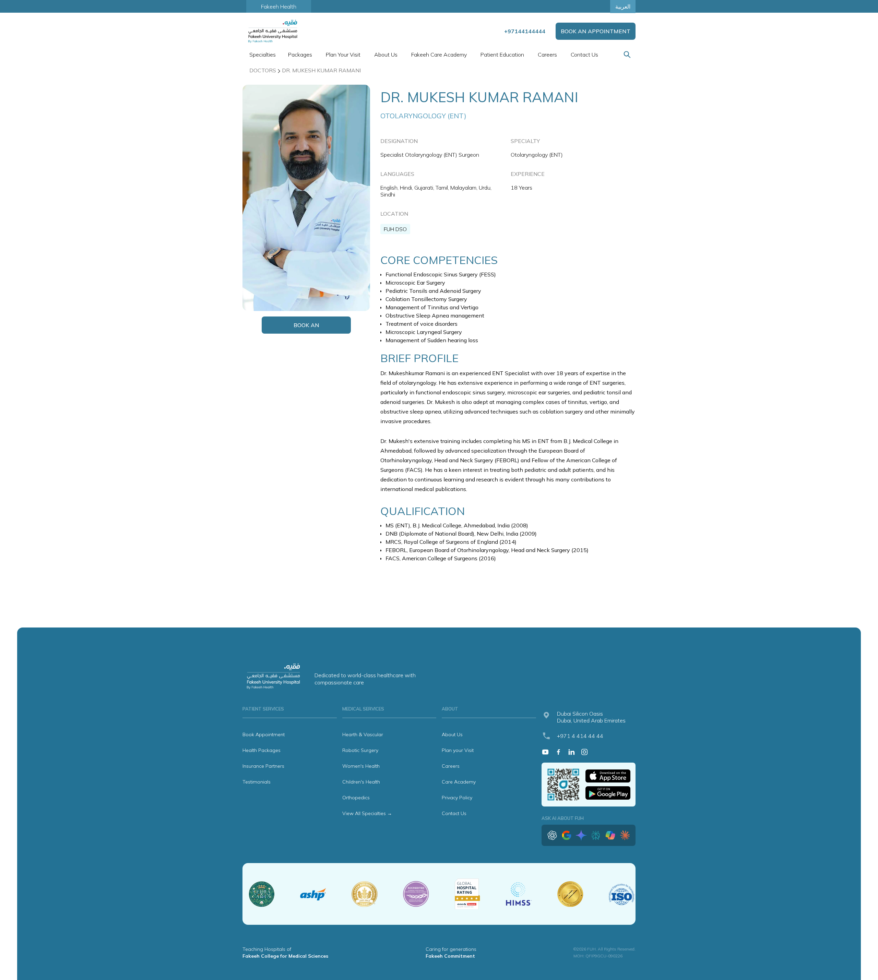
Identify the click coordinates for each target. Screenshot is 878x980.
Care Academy (459, 782)
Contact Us (584, 54)
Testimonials (256, 782)
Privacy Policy (457, 797)
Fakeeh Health (278, 6)
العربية (622, 6)
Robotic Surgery (360, 750)
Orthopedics (356, 797)
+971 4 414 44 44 (580, 735)
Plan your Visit (458, 750)
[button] (261, 54)
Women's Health (361, 766)
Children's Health (361, 782)
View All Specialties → (367, 813)
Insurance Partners (263, 766)
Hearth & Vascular (362, 734)
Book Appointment (263, 734)
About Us (452, 734)
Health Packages (261, 750)
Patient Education (502, 54)
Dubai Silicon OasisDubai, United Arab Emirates (591, 717)
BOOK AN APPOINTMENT (595, 31)
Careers (547, 54)
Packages (300, 54)
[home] (273, 31)
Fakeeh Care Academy (439, 54)
